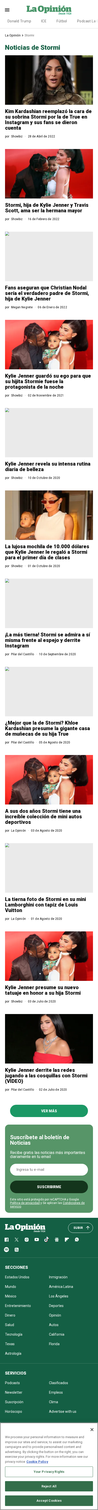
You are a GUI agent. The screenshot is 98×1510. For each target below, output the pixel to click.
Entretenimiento (18, 1306)
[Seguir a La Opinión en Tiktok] (47, 1240)
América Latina (61, 1287)
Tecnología (13, 1334)
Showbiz (17, 136)
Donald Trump (19, 21)
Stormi (29, 35)
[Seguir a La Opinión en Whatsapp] (77, 1240)
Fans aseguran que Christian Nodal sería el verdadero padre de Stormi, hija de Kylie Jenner (47, 293)
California (56, 1334)
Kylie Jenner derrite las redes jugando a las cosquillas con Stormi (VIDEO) (46, 1075)
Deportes (56, 1306)
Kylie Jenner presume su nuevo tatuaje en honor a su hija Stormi (43, 990)
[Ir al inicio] (25, 1228)
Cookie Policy (37, 1462)
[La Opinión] (49, 9)
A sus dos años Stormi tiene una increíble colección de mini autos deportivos (43, 816)
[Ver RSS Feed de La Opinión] (17, 1250)
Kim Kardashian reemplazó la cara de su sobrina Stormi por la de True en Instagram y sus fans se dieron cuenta (48, 119)
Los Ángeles (58, 1296)
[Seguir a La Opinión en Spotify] (7, 1250)
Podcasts (12, 1383)
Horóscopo (13, 1412)
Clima (53, 1402)
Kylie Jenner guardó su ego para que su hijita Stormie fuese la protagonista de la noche (48, 381)
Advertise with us (62, 1412)
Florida (54, 1344)
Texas (10, 1344)
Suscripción (14, 1402)
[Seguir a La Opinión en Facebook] (7, 1240)
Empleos (56, 1392)
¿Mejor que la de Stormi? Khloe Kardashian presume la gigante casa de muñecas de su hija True (47, 728)
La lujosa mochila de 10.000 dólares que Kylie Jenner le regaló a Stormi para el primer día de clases (47, 552)
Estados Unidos (17, 1277)
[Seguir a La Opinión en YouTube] (37, 1240)
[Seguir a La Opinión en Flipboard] (67, 1240)
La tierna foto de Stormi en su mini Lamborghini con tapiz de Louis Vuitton (45, 904)
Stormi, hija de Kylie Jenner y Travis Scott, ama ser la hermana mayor (46, 208)
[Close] (91, 1429)
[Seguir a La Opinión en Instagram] (27, 1240)
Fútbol (62, 21)
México (10, 1296)
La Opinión (13, 35)
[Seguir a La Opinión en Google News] (57, 1240)
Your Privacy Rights (49, 1472)
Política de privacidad (25, 1203)
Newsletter (13, 1392)
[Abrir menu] (7, 10)
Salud (9, 1325)
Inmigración (58, 1277)
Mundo (10, 1287)
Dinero (10, 1315)
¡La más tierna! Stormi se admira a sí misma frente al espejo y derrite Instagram (47, 640)
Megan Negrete (22, 307)
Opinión (55, 1315)
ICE (43, 21)
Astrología (13, 1353)
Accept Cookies (49, 1500)
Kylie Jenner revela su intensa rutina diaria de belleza (47, 466)
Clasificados (58, 1383)
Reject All (49, 1486)
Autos (54, 1325)
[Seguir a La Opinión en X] (17, 1240)
